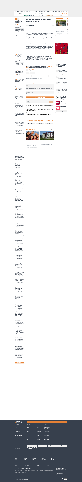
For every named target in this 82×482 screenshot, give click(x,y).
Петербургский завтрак (61, 11)
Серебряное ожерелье (34, 11)
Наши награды (58, 477)
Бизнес (28, 428)
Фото (37, 442)
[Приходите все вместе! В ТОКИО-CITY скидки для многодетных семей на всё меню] (32, 135)
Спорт (38, 432)
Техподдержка (17, 428)
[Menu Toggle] (15, 13)
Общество (38, 427)
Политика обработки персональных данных (61, 469)
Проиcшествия (39, 431)
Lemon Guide (48, 11)
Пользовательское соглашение (60, 468)
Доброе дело (29, 438)
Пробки (41, 13)
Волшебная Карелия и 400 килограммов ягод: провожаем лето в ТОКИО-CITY (60, 28)
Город (28, 436)
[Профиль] (67, 13)
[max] (28, 448)
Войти (29, 102)
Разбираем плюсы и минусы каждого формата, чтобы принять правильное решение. (47, 144)
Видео (28, 431)
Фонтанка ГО (28, 11)
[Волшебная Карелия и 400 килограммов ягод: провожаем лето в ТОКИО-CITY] (61, 23)
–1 (52, 95)
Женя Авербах (31, 69)
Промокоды (61, 95)
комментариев (31, 25)
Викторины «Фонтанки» (30, 432)
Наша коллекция (46, 432)
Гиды (27, 435)
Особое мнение (39, 428)
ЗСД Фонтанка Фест (54, 11)
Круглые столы (46, 439)
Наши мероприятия (17, 431)
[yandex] (36, 448)
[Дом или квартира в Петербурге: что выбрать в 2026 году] (47, 135)
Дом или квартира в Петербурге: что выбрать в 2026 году (46, 141)
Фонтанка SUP (17, 11)
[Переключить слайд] (67, 22)
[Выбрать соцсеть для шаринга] (53, 25)
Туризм (38, 436)
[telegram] (30, 448)
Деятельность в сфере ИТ (59, 474)
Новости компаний (30, 129)
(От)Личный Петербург (47, 431)
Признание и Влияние (42, 11)
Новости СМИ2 (28, 126)
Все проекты (46, 442)
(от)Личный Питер (22, 11)
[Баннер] (27, 15)
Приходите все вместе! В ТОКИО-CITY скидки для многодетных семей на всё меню (32, 142)
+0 (50, 95)
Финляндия (38, 439)
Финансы (38, 438)
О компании (16, 432)
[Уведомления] (65, 13)
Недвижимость (29, 442)
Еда (27, 439)
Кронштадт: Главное (47, 438)
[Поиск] (63, 13)
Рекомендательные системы (59, 473)
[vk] (32, 448)
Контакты (16, 427)
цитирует (44, 37)
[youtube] (34, 448)
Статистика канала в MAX (18, 435)
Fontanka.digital (46, 435)
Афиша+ (28, 427)
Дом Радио (46, 436)
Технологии (38, 435)
